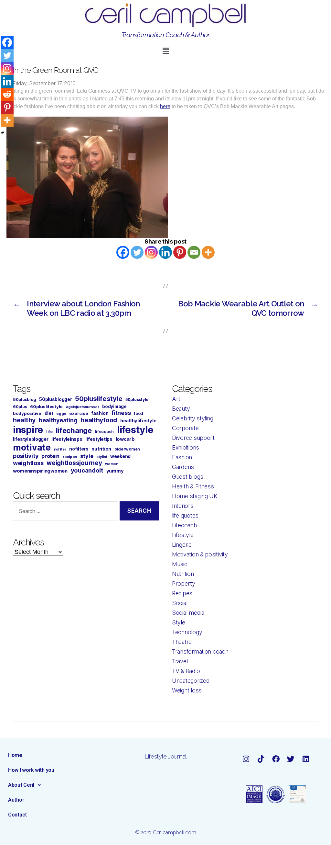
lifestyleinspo (66, 439)
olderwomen (127, 449)
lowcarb (125, 439)
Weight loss (187, 690)
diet (49, 413)
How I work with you (31, 770)
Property (183, 583)
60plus (20, 406)
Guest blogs (187, 476)
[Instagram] (151, 252)
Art (176, 398)
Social (179, 602)
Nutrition (183, 573)
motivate (32, 447)
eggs (61, 413)
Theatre (182, 641)
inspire (28, 429)
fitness (121, 412)
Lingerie (182, 544)
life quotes (185, 515)
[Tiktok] (261, 759)
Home (15, 755)
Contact (17, 815)
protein (50, 456)
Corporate (185, 428)
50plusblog (24, 399)
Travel (179, 661)
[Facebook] (122, 252)
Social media (188, 612)
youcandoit (87, 470)
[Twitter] (137, 252)
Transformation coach (200, 651)
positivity (25, 455)
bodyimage (114, 406)
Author (16, 800)
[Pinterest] (179, 252)
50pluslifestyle (98, 398)
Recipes (182, 593)
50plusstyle (136, 399)
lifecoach (104, 431)
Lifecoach (184, 525)
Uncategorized (191, 680)
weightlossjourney (74, 463)
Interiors (183, 505)
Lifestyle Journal (165, 756)
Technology (187, 632)
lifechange (74, 430)
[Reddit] (7, 94)
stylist (101, 456)
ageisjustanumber (82, 407)
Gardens (183, 466)
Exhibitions (185, 447)
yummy (115, 471)
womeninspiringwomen (40, 471)
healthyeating (58, 420)
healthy (24, 420)
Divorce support (193, 437)
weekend (120, 456)
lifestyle (135, 429)
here (165, 106)
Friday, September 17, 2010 (44, 83)
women (111, 464)
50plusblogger (55, 399)
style (86, 456)
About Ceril (21, 785)
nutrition (101, 448)
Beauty (181, 408)
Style (178, 622)
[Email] (193, 252)
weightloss (28, 463)
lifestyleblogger (30, 439)
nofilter (60, 449)
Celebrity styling (192, 418)
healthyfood (98, 420)
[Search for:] (63, 512)
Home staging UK (195, 496)
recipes (70, 456)
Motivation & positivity (200, 554)
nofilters (79, 448)
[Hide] (2, 132)
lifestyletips (98, 439)
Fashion (182, 457)
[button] (165, 51)
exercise (78, 413)
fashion (99, 413)
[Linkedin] (165, 252)
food (138, 413)
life (49, 431)
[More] (208, 252)
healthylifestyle (138, 421)
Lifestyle (183, 534)
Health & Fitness (193, 486)
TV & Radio (186, 671)
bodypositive (27, 413)
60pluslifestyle (46, 406)
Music (179, 564)
